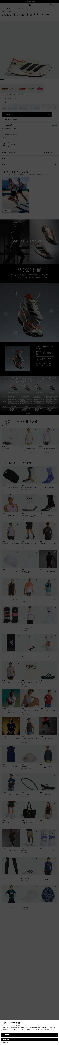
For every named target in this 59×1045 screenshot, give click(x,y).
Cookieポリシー (46, 1029)
